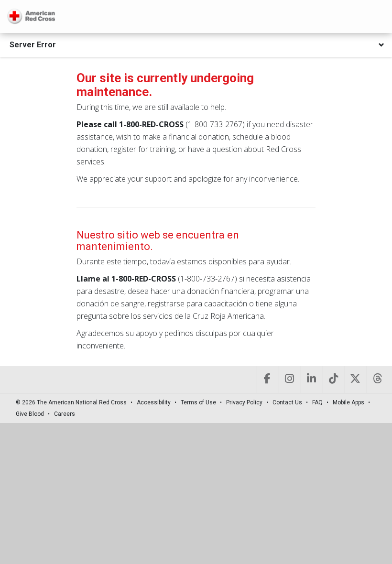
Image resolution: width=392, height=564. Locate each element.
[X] (355, 379)
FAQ (317, 402)
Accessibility (154, 402)
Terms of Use (198, 402)
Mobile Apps (348, 402)
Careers (64, 414)
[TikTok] (333, 379)
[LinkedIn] (311, 379)
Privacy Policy (244, 402)
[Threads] (377, 379)
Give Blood (30, 414)
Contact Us (287, 402)
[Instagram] (289, 379)
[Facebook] (267, 379)
